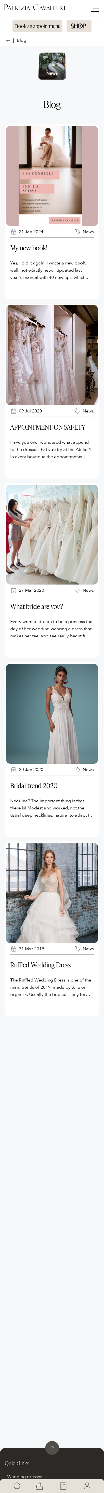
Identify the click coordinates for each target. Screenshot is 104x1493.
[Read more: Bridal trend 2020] (52, 714)
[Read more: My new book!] (52, 176)
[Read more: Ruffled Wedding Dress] (52, 893)
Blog (21, 40)
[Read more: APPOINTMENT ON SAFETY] (52, 355)
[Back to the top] (52, 1448)
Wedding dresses (24, 1477)
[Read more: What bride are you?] (52, 534)
